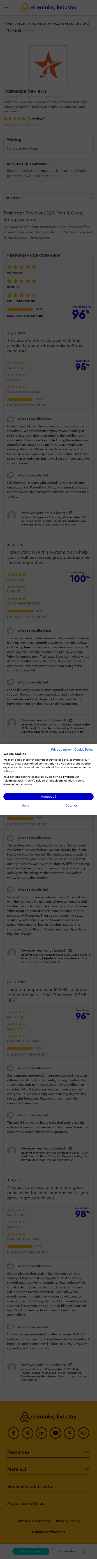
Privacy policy (61, 749)
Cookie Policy (84, 749)
